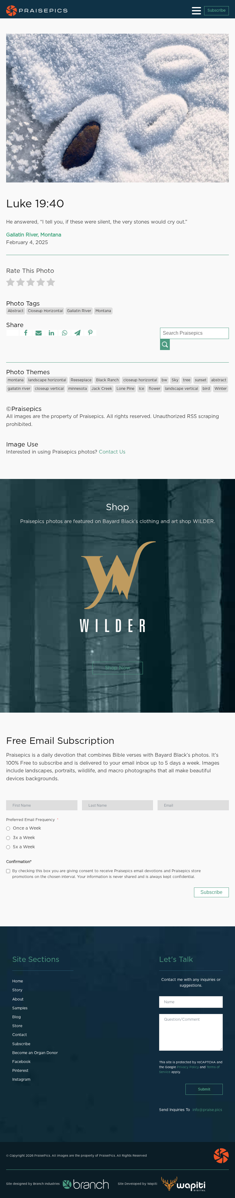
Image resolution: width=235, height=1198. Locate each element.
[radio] (10, 283)
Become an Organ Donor (35, 1053)
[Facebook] (26, 333)
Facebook (21, 1062)
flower (154, 388)
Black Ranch (107, 380)
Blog (16, 1017)
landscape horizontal (47, 380)
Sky (175, 380)
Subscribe (216, 10)
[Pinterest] (90, 333)
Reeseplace (81, 380)
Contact (19, 1035)
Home (17, 981)
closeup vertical (49, 388)
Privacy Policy (188, 1067)
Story (17, 990)
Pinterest (20, 1070)
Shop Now (117, 667)
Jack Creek (101, 388)
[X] (12, 333)
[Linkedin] (51, 333)
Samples (20, 1008)
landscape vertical (181, 388)
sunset (201, 380)
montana (103, 311)
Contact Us (112, 452)
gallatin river (79, 311)
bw (164, 380)
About (18, 999)
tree (186, 380)
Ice (141, 388)
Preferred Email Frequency (30, 820)
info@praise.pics (207, 1110)
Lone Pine (125, 388)
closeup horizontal (45, 311)
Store (17, 1026)
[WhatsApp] (64, 333)
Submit (204, 1089)
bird (206, 388)
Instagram (21, 1079)
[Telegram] (77, 333)
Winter (220, 388)
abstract (16, 311)
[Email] (38, 333)
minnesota (77, 388)
